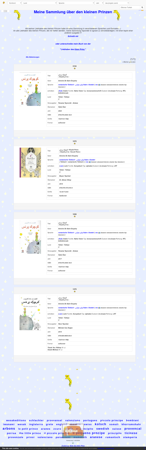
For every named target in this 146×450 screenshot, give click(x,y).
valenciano (45, 437)
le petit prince (28, 428)
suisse (116, 428)
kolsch (100, 424)
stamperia (130, 437)
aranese (96, 437)
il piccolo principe (57, 433)
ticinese (131, 433)
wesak (22, 424)
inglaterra (36, 424)
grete (49, 424)
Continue (101, 448)
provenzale (15, 437)
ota (96, 85)
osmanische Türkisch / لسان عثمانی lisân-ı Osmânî (76, 85)
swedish (102, 428)
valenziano (72, 420)
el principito (84, 428)
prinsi (30, 437)
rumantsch (112, 437)
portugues (90, 420)
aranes (45, 428)
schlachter (36, 420)
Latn (61, 166)
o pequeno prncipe (89, 433)
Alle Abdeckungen (32, 57)
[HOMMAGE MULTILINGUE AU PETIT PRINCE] (99, 85)
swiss (88, 424)
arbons (9, 428)
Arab (60, 91)
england (61, 424)
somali (114, 424)
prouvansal (54, 420)
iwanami (9, 424)
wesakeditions (16, 420)
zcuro (57, 428)
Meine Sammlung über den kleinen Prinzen (73, 11)
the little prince (30, 433)
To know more (110, 448)
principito (115, 433)
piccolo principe (111, 420)
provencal (133, 428)
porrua (11, 433)
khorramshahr (131, 424)
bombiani (132, 420)
